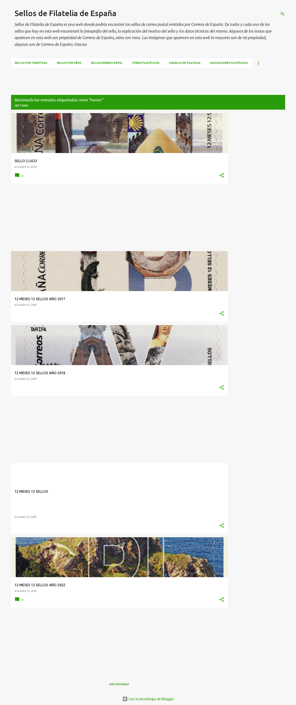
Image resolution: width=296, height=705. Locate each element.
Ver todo (21, 105)
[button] (221, 176)
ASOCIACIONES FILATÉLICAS (229, 62)
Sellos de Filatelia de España (65, 13)
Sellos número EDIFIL (106, 62)
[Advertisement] (90, 77)
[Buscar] (282, 14)
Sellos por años (69, 62)
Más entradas (119, 684)
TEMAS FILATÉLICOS (145, 62)
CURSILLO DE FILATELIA (184, 62)
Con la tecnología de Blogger (151, 699)
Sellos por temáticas (31, 62)
